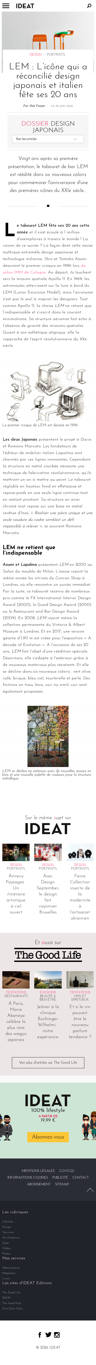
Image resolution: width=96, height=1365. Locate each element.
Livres (6, 1278)
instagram (57, 1335)
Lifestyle (7, 1221)
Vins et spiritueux (80, 998)
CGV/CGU (66, 1171)
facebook (40, 1335)
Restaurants (16, 996)
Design (36, 55)
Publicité (60, 1178)
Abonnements (11, 1267)
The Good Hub (11, 1303)
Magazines (9, 1273)
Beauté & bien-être (48, 998)
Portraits (16, 869)
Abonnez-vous (48, 1137)
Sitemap (62, 1184)
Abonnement (39, 1184)
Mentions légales (38, 1171)
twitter (48, 1334)
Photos (6, 1253)
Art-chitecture (11, 1237)
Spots (5, 1242)
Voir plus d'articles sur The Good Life (48, 1063)
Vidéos (6, 1248)
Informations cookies (27, 1178)
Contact (80, 1178)
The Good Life (11, 1292)
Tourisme (8, 1232)
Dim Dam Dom (12, 1308)
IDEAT (6, 1297)
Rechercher (89, 6)
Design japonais (48, 127)
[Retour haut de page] (90, 1190)
